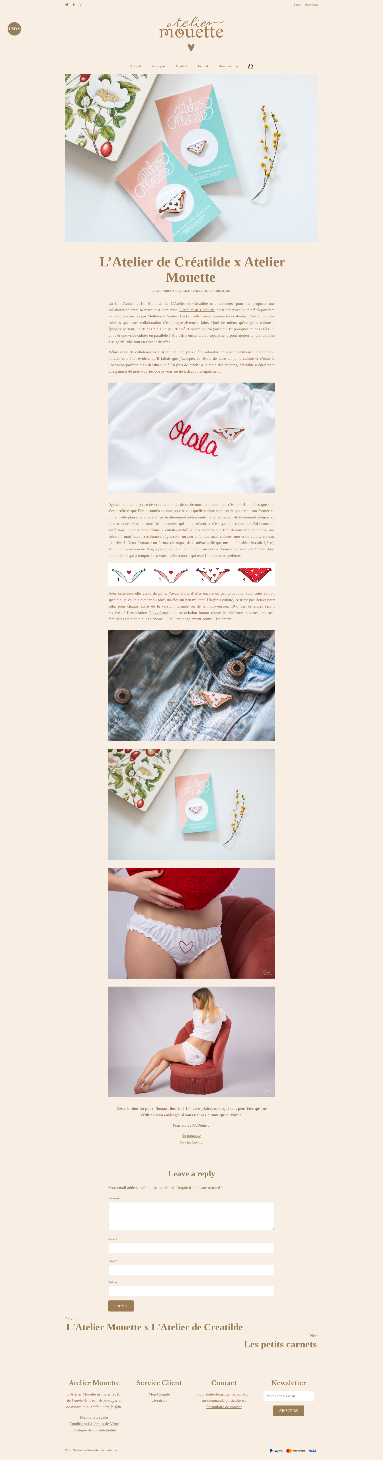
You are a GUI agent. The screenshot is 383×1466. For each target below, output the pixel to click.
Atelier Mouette (195, 291)
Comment (114, 1198)
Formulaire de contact (224, 1407)
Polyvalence (159, 612)
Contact (181, 66)
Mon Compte (159, 1394)
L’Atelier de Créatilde (189, 303)
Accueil (135, 66)
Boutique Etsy (229, 66)
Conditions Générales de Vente (94, 1423)
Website (112, 1282)
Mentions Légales (94, 1417)
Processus (170, 291)
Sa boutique (191, 1136)
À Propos (158, 66)
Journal (203, 66)
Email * (112, 1261)
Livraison (159, 1400)
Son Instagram (191, 1142)
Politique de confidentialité (94, 1430)
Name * (112, 1239)
